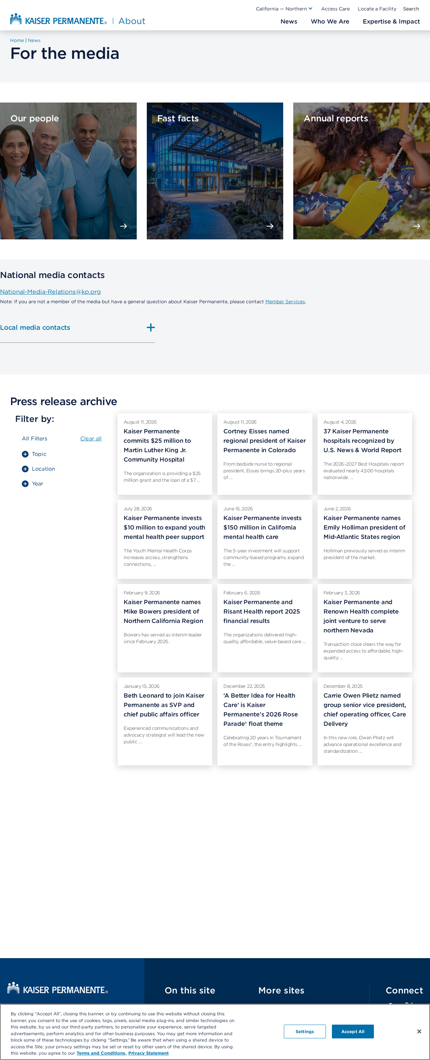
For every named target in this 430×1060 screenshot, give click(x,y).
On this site (190, 990)
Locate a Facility (377, 8)
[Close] (419, 1031)
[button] (284, 8)
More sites (281, 990)
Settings (305, 1031)
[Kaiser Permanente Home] (57, 991)
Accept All (352, 1031)
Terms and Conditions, (102, 1053)
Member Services (285, 301)
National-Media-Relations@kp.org (50, 291)
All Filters (34, 438)
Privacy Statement (148, 1053)
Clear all (90, 438)
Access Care (335, 8)
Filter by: (34, 419)
